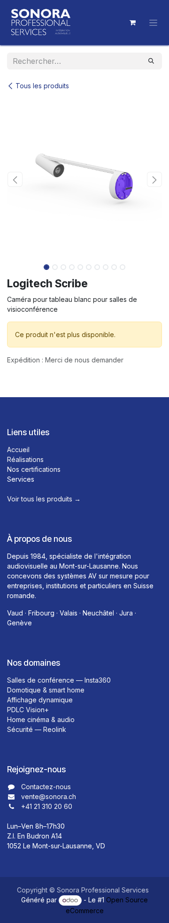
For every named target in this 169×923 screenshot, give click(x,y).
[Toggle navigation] (153, 23)
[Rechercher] (151, 61)
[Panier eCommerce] (132, 22)
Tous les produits (42, 86)
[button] (15, 179)
